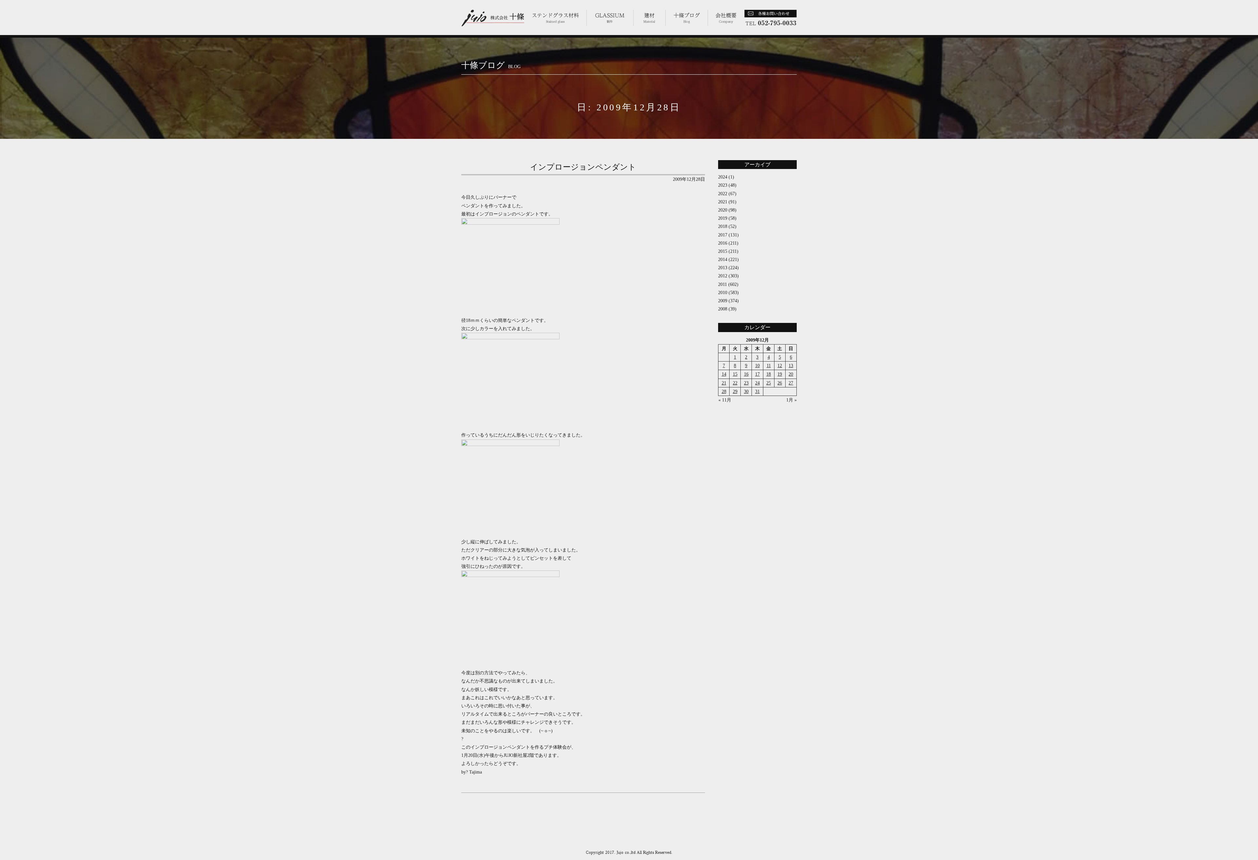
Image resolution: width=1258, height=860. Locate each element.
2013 (722, 267)
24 (757, 383)
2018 (722, 226)
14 (724, 374)
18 (768, 374)
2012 (722, 275)
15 (735, 374)
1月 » (791, 400)
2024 (722, 177)
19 (779, 374)
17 (757, 374)
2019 (722, 218)
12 (779, 365)
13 (791, 365)
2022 (722, 193)
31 (757, 391)
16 (746, 374)
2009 (722, 300)
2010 (722, 292)
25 (768, 383)
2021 (722, 201)
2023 (722, 185)
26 (779, 383)
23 (746, 383)
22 (735, 383)
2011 (722, 284)
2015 (722, 251)
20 (791, 374)
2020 (722, 210)
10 (757, 365)
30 (746, 391)
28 (724, 391)
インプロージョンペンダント (583, 167)
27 (791, 383)
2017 (722, 235)
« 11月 (724, 400)
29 (735, 391)
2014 (722, 259)
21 (724, 383)
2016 (722, 243)
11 (769, 365)
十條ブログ (491, 65)
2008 (722, 309)
